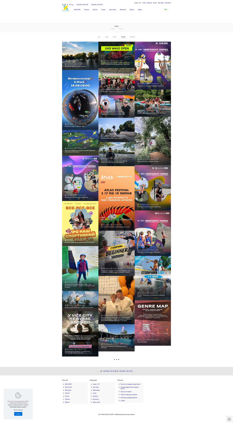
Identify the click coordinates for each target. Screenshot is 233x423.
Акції (144, 3)
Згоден (18, 414)
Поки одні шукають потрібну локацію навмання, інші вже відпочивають (80, 151)
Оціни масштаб (142, 342)
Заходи (123, 37)
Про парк (161, 3)
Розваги (67, 399)
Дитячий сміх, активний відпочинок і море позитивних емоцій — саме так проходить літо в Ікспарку (80, 285)
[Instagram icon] (117, 417)
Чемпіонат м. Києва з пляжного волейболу (150, 86)
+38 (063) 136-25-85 (97, 4)
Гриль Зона (68, 387)
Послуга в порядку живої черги (130, 384)
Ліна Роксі (70, 64)
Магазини (68, 390)
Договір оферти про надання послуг (129, 387)
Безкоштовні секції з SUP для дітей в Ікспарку (151, 113)
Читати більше (18, 410)
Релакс (67, 396)
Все (99, 37)
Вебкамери (96, 390)
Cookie (123, 400)
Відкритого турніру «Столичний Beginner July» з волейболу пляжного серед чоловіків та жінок (116, 271)
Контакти (168, 3)
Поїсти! (67, 393)
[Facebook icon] (113, 417)
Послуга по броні (126, 391)
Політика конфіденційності (129, 397)
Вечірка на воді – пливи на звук (75, 126)
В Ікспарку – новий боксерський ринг (113, 91)
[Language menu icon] (166, 9)
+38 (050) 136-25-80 (82, 4)
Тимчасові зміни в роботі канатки (75, 66)
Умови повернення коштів (129, 394)
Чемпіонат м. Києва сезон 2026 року (148, 252)
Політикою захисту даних (18, 407)
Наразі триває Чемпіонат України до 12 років (79, 307)
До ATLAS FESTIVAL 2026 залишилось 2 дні (115, 227)
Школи (67, 402)
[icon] (119, 417)
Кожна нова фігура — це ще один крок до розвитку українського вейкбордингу (114, 161)
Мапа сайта (96, 402)
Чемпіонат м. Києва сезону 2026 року (112, 114)
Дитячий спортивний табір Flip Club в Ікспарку (79, 242)
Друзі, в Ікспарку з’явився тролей (147, 161)
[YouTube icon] (115, 417)
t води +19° (137, 3)
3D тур (71, 4)
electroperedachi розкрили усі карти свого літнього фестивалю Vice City (77, 352)
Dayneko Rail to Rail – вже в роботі (112, 138)
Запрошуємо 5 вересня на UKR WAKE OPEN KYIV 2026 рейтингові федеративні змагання (115, 63)
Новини (149, 3)
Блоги (155, 3)
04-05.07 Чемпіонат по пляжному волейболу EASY (151, 295)
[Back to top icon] (224, 419)
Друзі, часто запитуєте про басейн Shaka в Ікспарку (114, 346)
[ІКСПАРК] (65, 8)
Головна (112, 28)
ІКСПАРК (68, 384)
